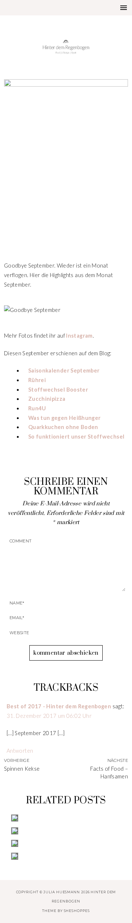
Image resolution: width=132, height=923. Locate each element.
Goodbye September (65, 232)
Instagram (79, 336)
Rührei (37, 380)
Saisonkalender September (64, 370)
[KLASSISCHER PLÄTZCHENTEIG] (66, 856)
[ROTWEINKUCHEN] (66, 843)
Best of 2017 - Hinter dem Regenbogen (59, 706)
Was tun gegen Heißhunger (64, 418)
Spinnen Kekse (22, 769)
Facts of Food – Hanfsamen (109, 773)
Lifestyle (66, 216)
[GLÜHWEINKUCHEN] (66, 831)
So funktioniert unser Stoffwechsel (76, 436)
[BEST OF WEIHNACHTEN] (66, 818)
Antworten (20, 751)
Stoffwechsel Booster (58, 389)
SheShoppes (77, 911)
